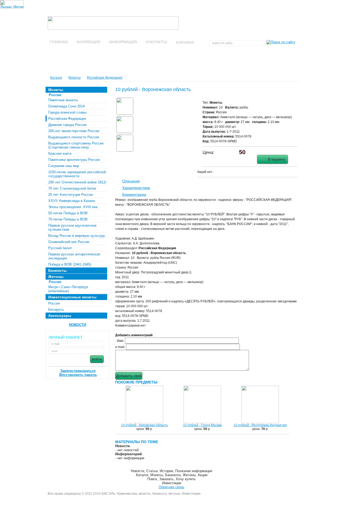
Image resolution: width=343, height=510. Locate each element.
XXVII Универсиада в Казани (71, 201)
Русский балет (60, 248)
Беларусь (56, 310)
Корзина (185, 42)
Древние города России (67, 125)
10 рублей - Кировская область (144, 425)
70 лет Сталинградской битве (72, 188)
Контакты (156, 42)
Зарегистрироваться (78, 371)
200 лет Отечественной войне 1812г (77, 182)
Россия (54, 303)
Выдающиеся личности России (73, 137)
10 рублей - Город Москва (202, 425)
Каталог (56, 77)
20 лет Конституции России (70, 195)
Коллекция (88, 42)
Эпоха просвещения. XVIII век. (73, 207)
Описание (131, 181)
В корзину (276, 159)
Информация (123, 42)
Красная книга (59, 153)
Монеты (74, 77)
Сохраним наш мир (63, 166)
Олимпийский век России (68, 242)
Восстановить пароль (78, 375)
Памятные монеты (63, 100)
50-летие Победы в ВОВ (68, 213)
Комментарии (134, 194)
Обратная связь (171, 487)
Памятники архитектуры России (74, 160)
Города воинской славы (67, 112)
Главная (59, 42)
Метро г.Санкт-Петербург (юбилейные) (68, 289)
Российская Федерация (104, 77)
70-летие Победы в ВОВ (68, 219)
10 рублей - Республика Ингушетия (260, 425)
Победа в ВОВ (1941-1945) (69, 264)
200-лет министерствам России (73, 131)
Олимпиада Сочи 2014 (66, 106)
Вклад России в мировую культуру (76, 236)
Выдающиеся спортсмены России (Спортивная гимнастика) (75, 145)
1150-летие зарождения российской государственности (77, 174)
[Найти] (280, 43)
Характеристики (136, 188)
